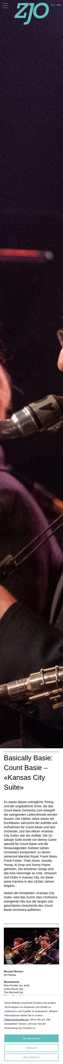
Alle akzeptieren (31, 1038)
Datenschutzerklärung (16, 1019)
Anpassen (31, 1047)
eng (52, 4)
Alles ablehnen (31, 1057)
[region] (31, 1029)
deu (59, 4)
